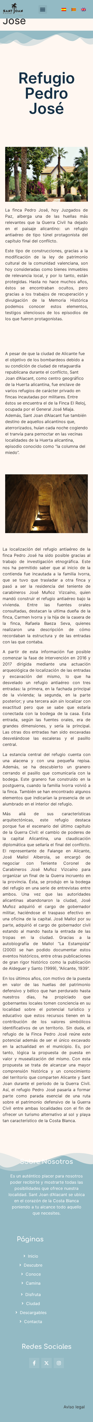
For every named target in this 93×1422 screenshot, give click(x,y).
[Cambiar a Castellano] (64, 9)
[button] (42, 9)
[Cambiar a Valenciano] (74, 9)
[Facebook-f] (34, 1363)
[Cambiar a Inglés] (83, 9)
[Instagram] (59, 1363)
